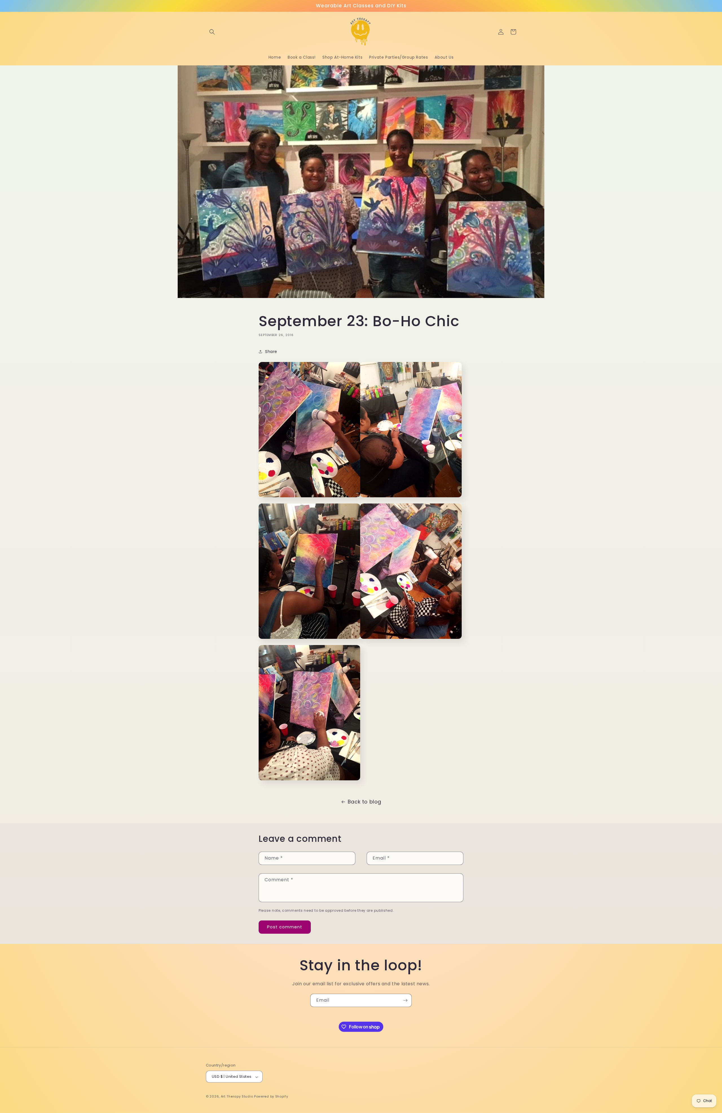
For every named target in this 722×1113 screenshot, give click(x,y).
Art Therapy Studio (237, 1096)
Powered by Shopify (271, 1096)
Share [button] (271, 351)
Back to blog (364, 801)
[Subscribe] (405, 1000)
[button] (212, 32)
